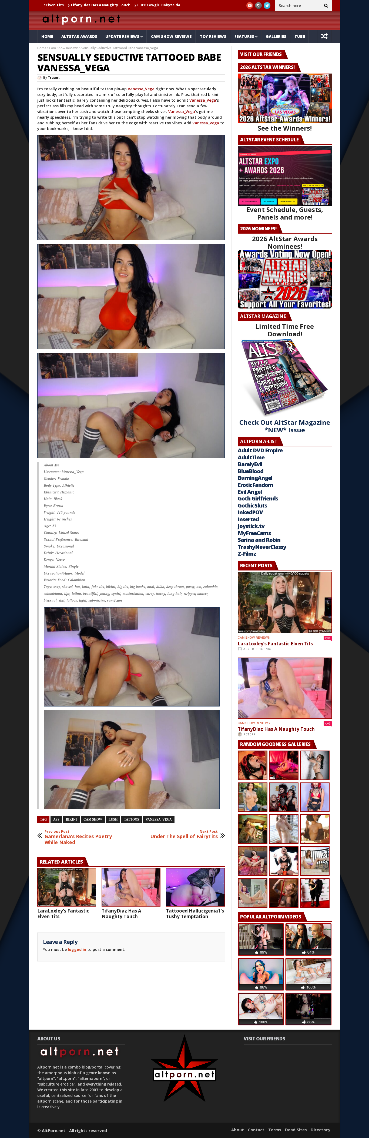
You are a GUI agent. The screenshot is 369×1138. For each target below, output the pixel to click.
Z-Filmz (247, 553)
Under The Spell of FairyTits (184, 835)
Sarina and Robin (259, 539)
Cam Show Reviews (171, 36)
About (237, 1129)
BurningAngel (255, 478)
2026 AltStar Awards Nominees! (285, 242)
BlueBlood (250, 471)
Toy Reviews (213, 36)
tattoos (131, 819)
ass (56, 819)
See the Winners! (285, 128)
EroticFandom (255, 485)
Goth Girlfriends (258, 498)
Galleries (276, 36)
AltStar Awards (79, 36)
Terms (274, 1129)
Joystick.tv (251, 526)
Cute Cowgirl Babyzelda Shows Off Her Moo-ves (129, 4)
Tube (299, 36)
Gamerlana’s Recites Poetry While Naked (78, 837)
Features (244, 36)
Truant (54, 77)
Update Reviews (122, 36)
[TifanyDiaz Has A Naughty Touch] (131, 887)
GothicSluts (252, 505)
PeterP (249, 734)
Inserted (248, 519)
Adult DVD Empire (260, 450)
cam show (92, 819)
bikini (71, 819)
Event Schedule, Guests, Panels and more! (284, 213)
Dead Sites (296, 1129)
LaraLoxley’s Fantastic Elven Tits (63, 914)
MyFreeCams (254, 533)
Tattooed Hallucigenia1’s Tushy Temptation (195, 914)
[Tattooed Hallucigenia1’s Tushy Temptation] (195, 887)
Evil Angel (250, 491)
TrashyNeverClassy (262, 546)
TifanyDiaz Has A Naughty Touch (49, 4)
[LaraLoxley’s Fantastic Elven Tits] (66, 887)
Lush (113, 819)
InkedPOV (250, 512)
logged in (77, 949)
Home (47, 36)
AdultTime (251, 457)
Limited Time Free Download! (285, 330)
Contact (256, 1129)
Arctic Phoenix (257, 649)
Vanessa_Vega (141, 88)
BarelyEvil (250, 464)
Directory (320, 1129)
